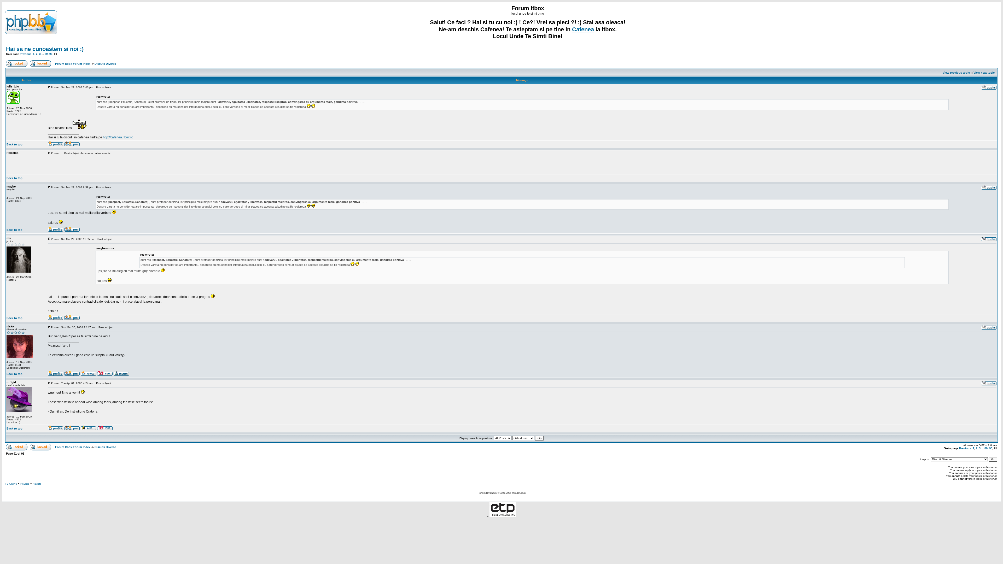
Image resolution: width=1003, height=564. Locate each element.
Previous (25, 53)
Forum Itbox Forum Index (72, 63)
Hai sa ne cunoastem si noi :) (45, 49)
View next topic (984, 72)
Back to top (14, 144)
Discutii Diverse (105, 63)
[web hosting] (502, 516)
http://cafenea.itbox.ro (118, 137)
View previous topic (956, 72)
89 (46, 53)
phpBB (493, 492)
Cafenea (583, 29)
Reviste (24, 483)
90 (51, 53)
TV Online (11, 483)
